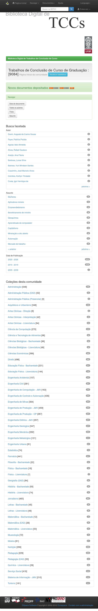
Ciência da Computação (19, 329)
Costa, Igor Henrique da (18, 181)
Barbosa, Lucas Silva (17, 160)
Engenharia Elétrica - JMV (20, 419)
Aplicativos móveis (16, 202)
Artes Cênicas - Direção (19, 310)
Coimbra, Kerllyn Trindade (19, 176)
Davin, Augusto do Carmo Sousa (22, 134)
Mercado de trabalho (16, 243)
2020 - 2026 (13, 259)
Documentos (48, 3)
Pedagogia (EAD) (16, 559)
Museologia (13, 534)
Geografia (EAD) (16, 480)
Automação (13, 238)
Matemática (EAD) (16, 522)
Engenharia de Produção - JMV (23, 407)
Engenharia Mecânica (18, 431)
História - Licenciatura (18, 492)
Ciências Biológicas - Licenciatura (24, 347)
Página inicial (20, 3)
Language (84, 3)
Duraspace (62, 605)
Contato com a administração (80, 605)
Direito (11, 359)
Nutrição (12, 546)
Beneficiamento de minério (19, 212)
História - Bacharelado (18, 486)
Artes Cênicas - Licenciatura (21, 323)
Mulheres (12, 196)
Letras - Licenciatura (17, 510)
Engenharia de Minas (18, 401)
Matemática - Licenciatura (20, 528)
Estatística (13, 450)
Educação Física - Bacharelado (23, 365)
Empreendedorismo (16, 207)
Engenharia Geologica (18, 425)
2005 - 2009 (13, 270)
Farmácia (12, 456)
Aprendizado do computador (20, 223)
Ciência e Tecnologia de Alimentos (24, 335)
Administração (15, 286)
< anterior (12, 249)
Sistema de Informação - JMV (22, 577)
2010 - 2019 (13, 264)
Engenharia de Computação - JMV (24, 389)
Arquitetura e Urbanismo (19, 304)
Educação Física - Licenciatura (22, 371)
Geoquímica (13, 217)
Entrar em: (84, 9)
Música (11, 540)
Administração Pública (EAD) (22, 292)
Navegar (34, 3)
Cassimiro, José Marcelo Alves (21, 170)
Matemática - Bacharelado (20, 516)
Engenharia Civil (16, 383)
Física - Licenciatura (17, 474)
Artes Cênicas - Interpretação (22, 316)
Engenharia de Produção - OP (22, 413)
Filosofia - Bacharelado (19, 462)
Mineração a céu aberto (18, 233)
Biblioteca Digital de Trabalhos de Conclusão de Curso (32, 58)
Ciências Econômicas (18, 353)
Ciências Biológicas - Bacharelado (24, 341)
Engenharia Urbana (17, 444)
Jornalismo (13, 498)
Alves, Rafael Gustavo (17, 150)
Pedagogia (13, 552)
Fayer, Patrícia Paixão (17, 139)
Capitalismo (13, 228)
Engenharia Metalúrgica (19, 437)
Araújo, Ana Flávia (16, 155)
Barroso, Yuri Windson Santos (20, 165)
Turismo (11, 583)
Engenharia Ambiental (18, 377)
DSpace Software (29, 605)
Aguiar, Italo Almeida (17, 144)
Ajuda (60, 3)
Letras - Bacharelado (18, 504)
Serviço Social (15, 571)
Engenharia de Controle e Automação (26, 395)
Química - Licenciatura (18, 565)
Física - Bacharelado (18, 468)
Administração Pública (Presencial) (24, 298)
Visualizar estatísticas (58, 74)
